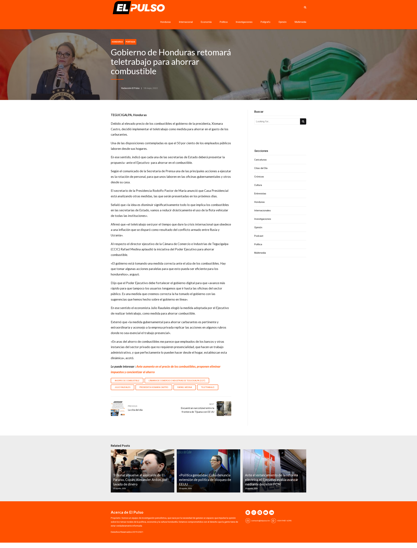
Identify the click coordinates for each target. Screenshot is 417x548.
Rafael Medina (184, 387)
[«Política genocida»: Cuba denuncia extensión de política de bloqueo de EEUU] (208, 470)
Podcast (258, 235)
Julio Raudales (122, 387)
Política (224, 22)
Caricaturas (260, 159)
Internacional (186, 22)
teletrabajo (207, 387)
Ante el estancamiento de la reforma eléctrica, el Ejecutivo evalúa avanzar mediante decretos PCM (271, 479)
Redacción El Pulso (130, 88)
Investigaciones (244, 22)
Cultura (258, 185)
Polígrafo (265, 22)
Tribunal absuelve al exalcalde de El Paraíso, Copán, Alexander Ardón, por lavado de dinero (140, 479)
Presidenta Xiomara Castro (153, 387)
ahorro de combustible (127, 380)
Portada (130, 42)
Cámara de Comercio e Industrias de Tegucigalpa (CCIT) (177, 380)
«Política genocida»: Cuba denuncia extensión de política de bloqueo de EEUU (205, 479)
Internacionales (262, 210)
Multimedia (300, 22)
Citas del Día (260, 168)
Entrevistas (260, 193)
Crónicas (259, 176)
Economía (206, 22)
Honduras (165, 22)
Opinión (283, 22)
